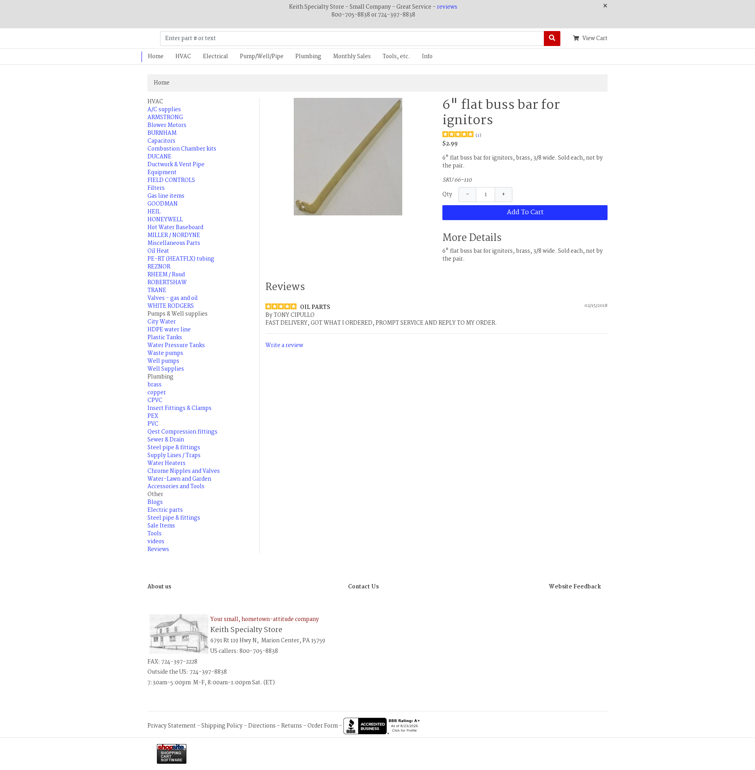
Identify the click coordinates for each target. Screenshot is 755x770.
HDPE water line (169, 330)
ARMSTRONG (165, 117)
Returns (291, 726)
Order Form (323, 726)
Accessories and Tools (175, 487)
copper (156, 393)
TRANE (156, 290)
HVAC (183, 56)
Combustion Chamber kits (181, 149)
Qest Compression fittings (182, 432)
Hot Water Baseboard (175, 228)
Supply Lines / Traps (174, 455)
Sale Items (161, 526)
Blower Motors (166, 125)
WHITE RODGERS (170, 306)
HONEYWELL (165, 220)
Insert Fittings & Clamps (179, 408)
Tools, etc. (396, 56)
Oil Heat (158, 251)
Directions (262, 726)
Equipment (162, 172)
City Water (161, 322)
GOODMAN (162, 204)
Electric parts (165, 510)
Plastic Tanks (164, 338)
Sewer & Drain (165, 440)
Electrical (215, 56)
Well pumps (163, 361)
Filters (156, 188)
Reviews (158, 549)
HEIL (153, 212)
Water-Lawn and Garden (179, 479)
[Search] (552, 38)
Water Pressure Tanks (176, 345)
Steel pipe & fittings (173, 448)
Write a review (284, 345)
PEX (152, 416)
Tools (154, 534)
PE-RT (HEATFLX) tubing (180, 259)
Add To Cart (525, 212)
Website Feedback (575, 587)
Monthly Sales (352, 56)
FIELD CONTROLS (171, 180)
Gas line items (165, 196)
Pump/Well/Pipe (262, 56)
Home (156, 56)
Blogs (155, 502)
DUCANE (159, 157)
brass (154, 385)
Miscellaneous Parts (173, 243)
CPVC (154, 400)
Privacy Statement (171, 726)
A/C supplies (164, 110)
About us (159, 587)
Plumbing (308, 56)
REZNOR (158, 267)
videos (155, 542)
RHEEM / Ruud (166, 275)
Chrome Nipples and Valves (183, 471)
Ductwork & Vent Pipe (175, 165)
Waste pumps (165, 353)
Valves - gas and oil (172, 298)
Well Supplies (165, 369)
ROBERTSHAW (167, 283)
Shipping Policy (222, 726)
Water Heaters (166, 463)
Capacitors (161, 141)
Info (427, 56)
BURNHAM (162, 133)
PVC (152, 424)
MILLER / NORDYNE (173, 235)
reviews (447, 7)
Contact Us (363, 587)
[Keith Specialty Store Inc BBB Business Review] (382, 726)
